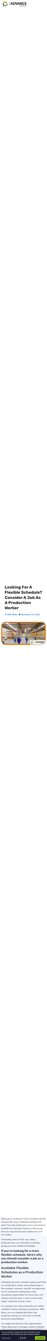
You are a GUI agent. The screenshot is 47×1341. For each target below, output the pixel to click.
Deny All (23, 1338)
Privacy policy (6, 1338)
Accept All (40, 1338)
